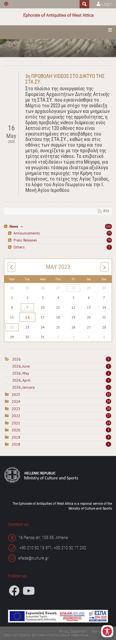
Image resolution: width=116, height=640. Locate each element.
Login (107, 3)
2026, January (60, 387)
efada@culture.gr (33, 558)
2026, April (60, 380)
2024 (16, 401)
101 (108, 226)
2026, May (60, 373)
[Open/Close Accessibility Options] (107, 631)
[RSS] (6, 226)
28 (73, 288)
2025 (16, 394)
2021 (16, 423)
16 (27, 317)
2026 (16, 359)
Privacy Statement (73, 631)
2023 (16, 408)
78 (109, 240)
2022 (16, 415)
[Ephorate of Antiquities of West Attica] (58, 15)
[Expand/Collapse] (21, 226)
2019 (16, 437)
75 (109, 233)
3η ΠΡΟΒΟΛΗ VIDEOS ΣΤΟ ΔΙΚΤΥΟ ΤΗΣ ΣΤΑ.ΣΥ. (65, 79)
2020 (16, 430)
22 (12, 327)
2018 (16, 444)
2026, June (60, 366)
